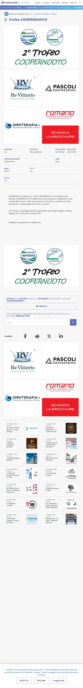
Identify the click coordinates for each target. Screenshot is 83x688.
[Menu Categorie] (80, 2)
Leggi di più (58, 680)
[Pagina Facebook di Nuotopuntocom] (19, 3)
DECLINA (41, 680)
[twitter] (49, 336)
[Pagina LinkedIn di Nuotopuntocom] (25, 3)
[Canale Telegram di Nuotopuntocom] (28, 3)
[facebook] (25, 336)
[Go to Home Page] (31, 14)
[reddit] (37, 336)
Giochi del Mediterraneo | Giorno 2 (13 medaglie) (42, 7)
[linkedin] (61, 336)
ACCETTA (24, 680)
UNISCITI (42, 306)
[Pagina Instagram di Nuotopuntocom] (22, 3)
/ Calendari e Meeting (40, 14)
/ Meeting (53, 14)
